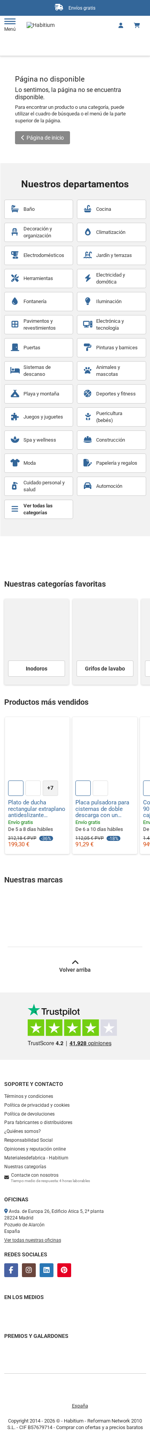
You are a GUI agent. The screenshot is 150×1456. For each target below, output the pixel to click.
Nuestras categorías (25, 1166)
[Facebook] (11, 1270)
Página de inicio (45, 138)
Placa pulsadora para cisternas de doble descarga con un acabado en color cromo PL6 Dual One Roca (102, 809)
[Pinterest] (64, 1270)
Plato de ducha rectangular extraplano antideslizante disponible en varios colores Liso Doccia (36, 809)
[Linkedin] (46, 1270)
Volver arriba (75, 970)
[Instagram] (29, 1270)
